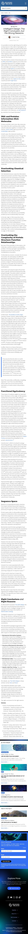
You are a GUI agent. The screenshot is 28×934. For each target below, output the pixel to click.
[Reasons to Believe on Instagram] (17, 897)
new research (22, 110)
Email (3, 855)
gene (12, 68)
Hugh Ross (13, 80)
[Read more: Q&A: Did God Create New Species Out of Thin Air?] (14, 774)
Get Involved (14, 917)
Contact (14, 920)
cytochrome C (9, 440)
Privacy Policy (23, 865)
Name (3, 848)
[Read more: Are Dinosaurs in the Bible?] (14, 819)
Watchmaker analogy (7, 611)
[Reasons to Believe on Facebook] (8, 897)
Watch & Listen (15, 888)
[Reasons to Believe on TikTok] (19, 897)
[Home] (14, 905)
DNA (4, 61)
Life (9, 12)
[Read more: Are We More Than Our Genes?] (14, 753)
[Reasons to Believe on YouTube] (11, 897)
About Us (14, 913)
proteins (10, 61)
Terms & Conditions (9, 928)
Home (2, 12)
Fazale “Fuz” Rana (16, 37)
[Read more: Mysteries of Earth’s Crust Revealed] (14, 794)
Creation (6, 12)
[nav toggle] (25, 3)
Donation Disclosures (18, 928)
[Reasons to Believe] (6, 3)
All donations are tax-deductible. (16, 931)
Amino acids (9, 129)
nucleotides (4, 131)
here (11, 682)
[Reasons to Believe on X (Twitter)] (14, 897)
